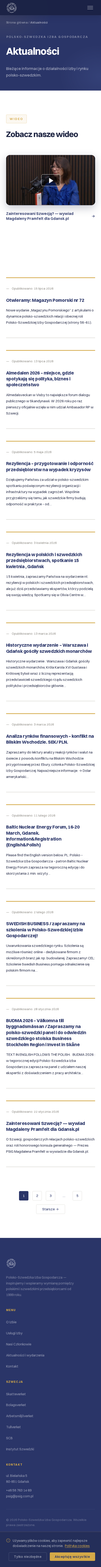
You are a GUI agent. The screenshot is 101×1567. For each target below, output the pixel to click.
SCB (9, 1438)
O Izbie (11, 1322)
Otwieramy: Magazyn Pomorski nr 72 (45, 300)
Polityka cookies (77, 1546)
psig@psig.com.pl (19, 1496)
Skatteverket (16, 1394)
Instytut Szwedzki (20, 1449)
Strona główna (17, 22)
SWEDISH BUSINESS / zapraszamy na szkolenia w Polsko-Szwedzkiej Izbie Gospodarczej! (45, 929)
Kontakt (12, 1366)
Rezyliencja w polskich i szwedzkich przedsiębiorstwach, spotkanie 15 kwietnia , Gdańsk (44, 560)
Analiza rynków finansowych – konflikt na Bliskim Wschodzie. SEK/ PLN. (50, 739)
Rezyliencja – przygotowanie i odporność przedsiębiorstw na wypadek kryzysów (49, 466)
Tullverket (13, 1427)
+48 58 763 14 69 (18, 1490)
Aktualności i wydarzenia (25, 1355)
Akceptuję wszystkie (72, 1557)
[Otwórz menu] (90, 7)
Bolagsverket (16, 1405)
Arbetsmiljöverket (19, 1416)
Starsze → (50, 1209)
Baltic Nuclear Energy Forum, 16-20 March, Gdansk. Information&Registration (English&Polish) (43, 836)
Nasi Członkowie (18, 1344)
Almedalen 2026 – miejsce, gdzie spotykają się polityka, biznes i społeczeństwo (40, 379)
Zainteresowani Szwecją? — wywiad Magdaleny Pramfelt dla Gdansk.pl (45, 1126)
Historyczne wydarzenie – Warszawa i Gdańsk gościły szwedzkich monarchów (49, 648)
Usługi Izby (14, 1333)
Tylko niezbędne (28, 1557)
